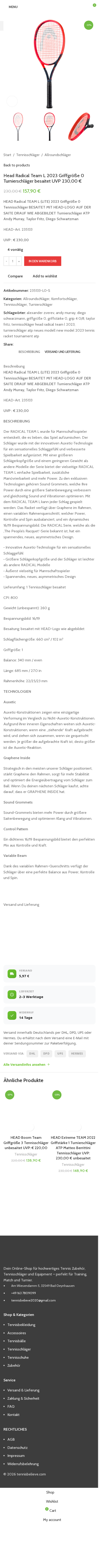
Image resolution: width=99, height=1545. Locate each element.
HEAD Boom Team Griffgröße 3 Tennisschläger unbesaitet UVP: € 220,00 (25, 1142)
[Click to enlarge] (12, 101)
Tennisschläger (26, 1154)
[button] (22, 1127)
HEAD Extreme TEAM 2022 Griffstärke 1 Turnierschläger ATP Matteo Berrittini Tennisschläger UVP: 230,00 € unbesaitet (73, 1147)
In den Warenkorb (43, 261)
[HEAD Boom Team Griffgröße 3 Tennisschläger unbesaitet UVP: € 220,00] (25, 1111)
